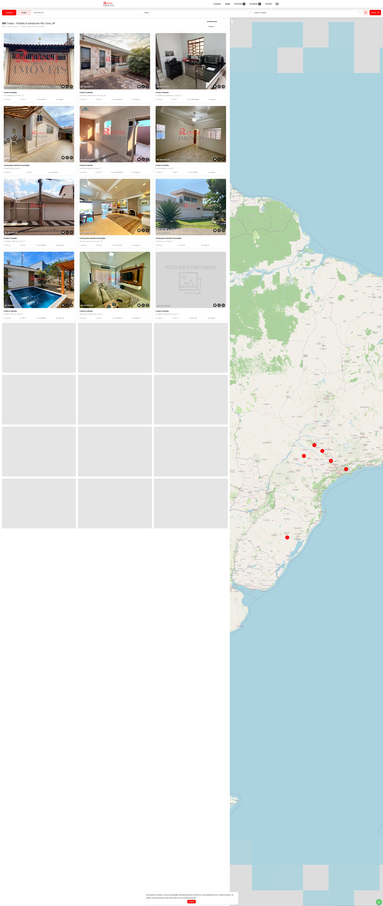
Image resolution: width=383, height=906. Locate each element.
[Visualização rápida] (71, 86)
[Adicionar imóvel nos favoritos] (63, 86)
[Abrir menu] (277, 4)
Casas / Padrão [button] (260, 12)
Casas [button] (146, 12)
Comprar (217, 4)
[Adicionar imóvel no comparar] (67, 86)
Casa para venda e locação (17, 165)
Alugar (227, 4)
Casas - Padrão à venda (9, 26)
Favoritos (239, 4)
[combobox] (86, 12)
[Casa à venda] (39, 61)
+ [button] (232, 19)
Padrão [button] (211, 26)
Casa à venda (10, 92)
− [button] (232, 22)
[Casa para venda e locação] (39, 134)
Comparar (254, 4)
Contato (268, 4)
